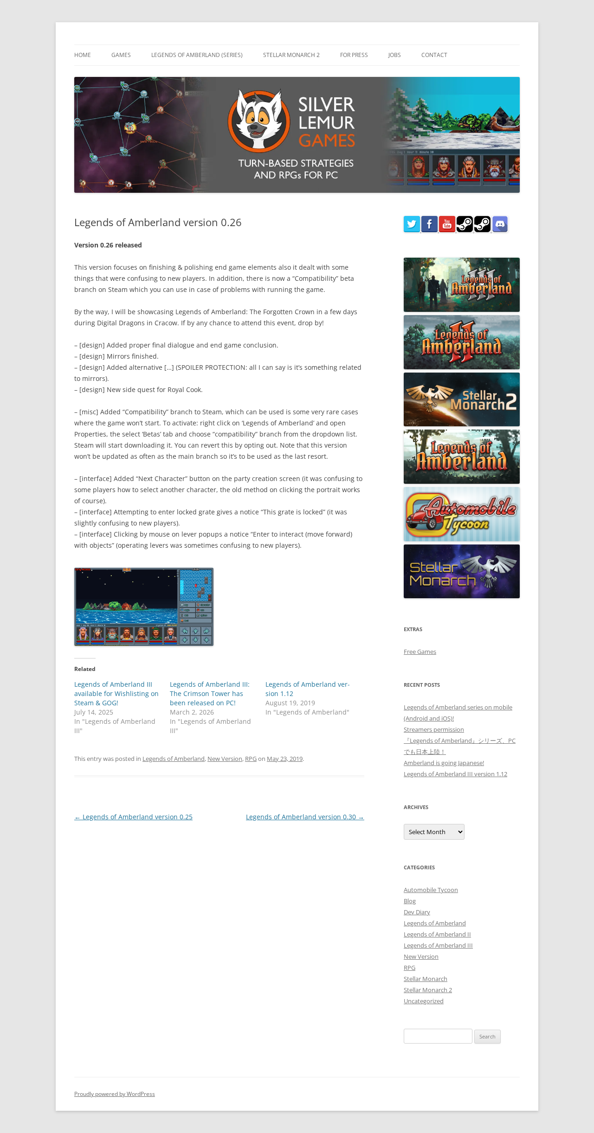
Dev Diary (417, 912)
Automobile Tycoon (431, 890)
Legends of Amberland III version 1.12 (455, 774)
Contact (434, 55)
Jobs (394, 55)
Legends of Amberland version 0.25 (133, 816)
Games (121, 55)
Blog (410, 901)
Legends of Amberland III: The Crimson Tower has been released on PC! (210, 693)
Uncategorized (424, 1001)
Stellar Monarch (425, 979)
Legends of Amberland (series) (197, 55)
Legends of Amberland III (438, 945)
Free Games (420, 651)
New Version (224, 758)
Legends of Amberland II (437, 934)
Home (82, 55)
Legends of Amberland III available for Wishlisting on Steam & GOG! (116, 693)
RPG (251, 758)
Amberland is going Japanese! (444, 763)
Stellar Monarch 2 (291, 55)
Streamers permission (434, 729)
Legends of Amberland (173, 758)
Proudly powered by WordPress (114, 1094)
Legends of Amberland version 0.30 (305, 816)
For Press (354, 55)
